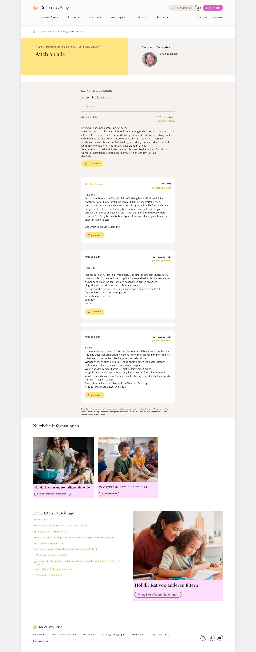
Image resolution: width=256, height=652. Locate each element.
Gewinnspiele (118, 17)
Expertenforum (49, 17)
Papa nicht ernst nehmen (49, 575)
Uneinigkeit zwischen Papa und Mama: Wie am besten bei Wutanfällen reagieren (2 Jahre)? (78, 562)
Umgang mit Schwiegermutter (52, 531)
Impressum (38, 634)
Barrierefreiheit (41, 641)
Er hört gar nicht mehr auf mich (52, 555)
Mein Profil (214, 7)
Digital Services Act (161, 634)
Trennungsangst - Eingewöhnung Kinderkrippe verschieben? (67, 549)
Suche (198, 8)
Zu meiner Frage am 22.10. (50, 543)
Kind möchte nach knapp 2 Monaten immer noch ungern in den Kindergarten (75, 537)
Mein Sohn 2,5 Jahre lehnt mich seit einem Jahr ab (62, 525)
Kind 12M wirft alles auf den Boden (54, 569)
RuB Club (202, 17)
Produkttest (217, 17)
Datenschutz (138, 634)
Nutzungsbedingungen (113, 634)
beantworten (94, 163)
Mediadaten (89, 634)
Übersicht (90, 106)
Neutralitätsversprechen (64, 634)
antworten (96, 235)
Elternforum (73, 17)
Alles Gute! (42, 519)
